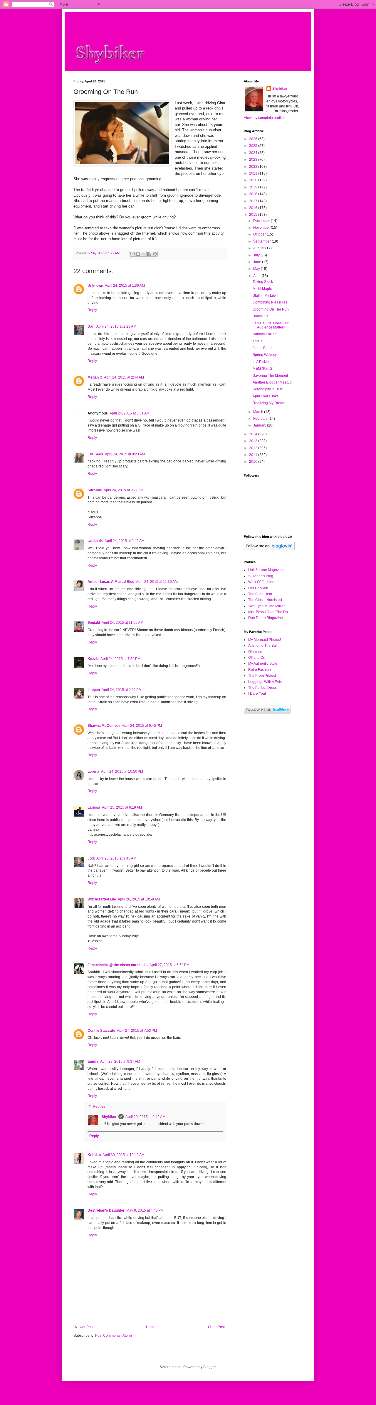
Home (151, 1327)
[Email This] (132, 254)
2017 (253, 201)
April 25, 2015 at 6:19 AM (122, 807)
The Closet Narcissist (265, 600)
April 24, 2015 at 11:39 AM (157, 582)
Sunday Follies (264, 334)
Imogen (94, 690)
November (262, 227)
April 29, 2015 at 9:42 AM (145, 1117)
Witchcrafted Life (102, 899)
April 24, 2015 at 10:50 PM (122, 771)
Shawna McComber (104, 726)
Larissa (94, 807)
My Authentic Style (262, 663)
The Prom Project (262, 676)
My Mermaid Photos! (264, 640)
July (257, 255)
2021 (253, 173)
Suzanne (95, 490)
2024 (253, 153)
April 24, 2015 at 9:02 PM (122, 690)
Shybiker (109, 1117)
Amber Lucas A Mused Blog (111, 582)
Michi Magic (262, 289)
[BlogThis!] (138, 254)
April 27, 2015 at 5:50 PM (169, 965)
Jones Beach (263, 348)
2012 (253, 448)
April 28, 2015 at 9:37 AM (120, 1061)
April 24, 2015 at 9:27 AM (124, 490)
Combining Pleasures (270, 302)
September (262, 241)
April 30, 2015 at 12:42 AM (124, 1155)
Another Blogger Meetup (272, 382)
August (259, 248)
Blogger (209, 1367)
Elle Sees (95, 454)
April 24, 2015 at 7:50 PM (120, 659)
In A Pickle (261, 362)
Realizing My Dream (269, 403)
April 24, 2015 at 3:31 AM (130, 413)
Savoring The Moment (270, 376)
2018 (253, 194)
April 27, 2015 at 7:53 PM (137, 1031)
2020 (253, 180)
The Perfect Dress (262, 688)
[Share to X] (144, 254)
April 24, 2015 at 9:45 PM (142, 726)
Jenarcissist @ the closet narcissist (118, 965)
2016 (253, 208)
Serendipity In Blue (268, 389)
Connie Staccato (101, 1031)
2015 (253, 215)
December (262, 221)
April (257, 276)
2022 (253, 167)
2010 (253, 462)
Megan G (95, 377)
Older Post (216, 1327)
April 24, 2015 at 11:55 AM (122, 623)
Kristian (94, 1155)
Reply (92, 310)
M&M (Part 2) (263, 368)
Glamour (255, 652)
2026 (253, 139)
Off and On (256, 658)
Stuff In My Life (264, 295)
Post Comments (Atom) (113, 1335)
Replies (99, 1106)
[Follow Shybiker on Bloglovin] (269, 549)
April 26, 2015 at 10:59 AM (139, 899)
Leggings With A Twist (265, 682)
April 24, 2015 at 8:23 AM (125, 454)
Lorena (93, 771)
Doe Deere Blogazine (265, 618)
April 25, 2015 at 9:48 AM (116, 858)
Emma (93, 1061)
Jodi (91, 858)
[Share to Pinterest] (155, 254)
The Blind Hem (260, 594)
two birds (95, 541)
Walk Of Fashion (261, 582)
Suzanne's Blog (260, 576)
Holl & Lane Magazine (266, 570)
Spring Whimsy (265, 355)
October (260, 234)
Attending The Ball (263, 645)
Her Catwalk (258, 588)
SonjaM (94, 623)
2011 (253, 455)
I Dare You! (257, 693)
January (260, 425)
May (257, 269)
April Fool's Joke (266, 396)
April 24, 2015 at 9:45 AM (125, 541)
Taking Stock (263, 282)
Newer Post (84, 1327)
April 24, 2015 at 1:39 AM (125, 285)
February (260, 419)
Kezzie (93, 659)
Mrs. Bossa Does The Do (268, 612)
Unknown (95, 285)
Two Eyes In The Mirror (266, 606)
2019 (253, 187)
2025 (253, 146)
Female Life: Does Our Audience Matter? (270, 325)
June (257, 262)
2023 (253, 159)
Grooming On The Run (271, 309)
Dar (91, 326)
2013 (253, 441)
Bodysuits (260, 316)
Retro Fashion (259, 670)
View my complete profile (264, 118)
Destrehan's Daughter (106, 1210)
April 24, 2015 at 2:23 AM (116, 326)
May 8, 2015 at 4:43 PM (145, 1210)
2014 (253, 434)
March (258, 412)
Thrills (257, 341)
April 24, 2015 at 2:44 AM (124, 377)
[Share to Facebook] (149, 254)
